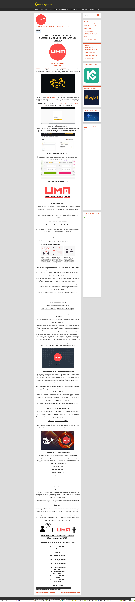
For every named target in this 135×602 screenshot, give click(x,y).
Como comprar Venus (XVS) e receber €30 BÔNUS (45, 592)
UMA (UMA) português (57, 589)
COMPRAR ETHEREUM (53, 9)
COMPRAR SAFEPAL (89, 54)
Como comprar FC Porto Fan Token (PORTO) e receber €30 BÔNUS (90, 35)
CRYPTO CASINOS (85, 9)
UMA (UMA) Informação (49, 589)
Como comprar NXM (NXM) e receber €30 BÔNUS (70, 592)
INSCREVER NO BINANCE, (62, 103)
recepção (53, 97)
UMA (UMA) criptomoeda (40, 589)
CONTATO (97, 9)
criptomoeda (63, 68)
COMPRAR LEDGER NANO (90, 52)
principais (47, 68)
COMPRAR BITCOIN (43, 9)
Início (36, 9)
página (48, 97)
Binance (38, 68)
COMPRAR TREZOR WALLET (91, 55)
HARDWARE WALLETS (75, 9)
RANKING (92, 9)
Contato (58, 599)
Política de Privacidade (64, 599)
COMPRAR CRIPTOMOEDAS (64, 9)
